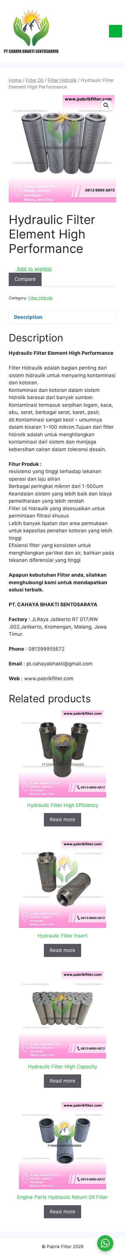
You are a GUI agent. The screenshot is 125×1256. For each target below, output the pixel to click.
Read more (62, 819)
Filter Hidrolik (62, 80)
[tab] (62, 317)
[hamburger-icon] (115, 31)
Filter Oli (35, 80)
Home (15, 80)
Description (28, 317)
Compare (25, 279)
